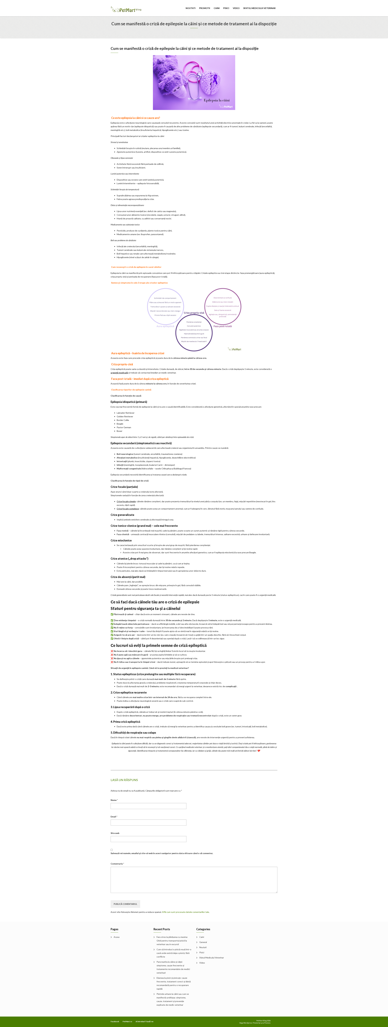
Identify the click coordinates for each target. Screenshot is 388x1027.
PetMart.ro (127, 1021)
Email (114, 816)
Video (236, 8)
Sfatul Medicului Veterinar (259, 8)
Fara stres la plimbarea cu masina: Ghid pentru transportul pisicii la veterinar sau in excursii (172, 941)
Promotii (204, 8)
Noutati (191, 8)
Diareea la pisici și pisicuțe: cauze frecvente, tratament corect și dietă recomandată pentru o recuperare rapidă (174, 983)
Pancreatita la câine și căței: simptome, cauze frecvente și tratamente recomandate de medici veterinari (173, 967)
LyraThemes (266, 1023)
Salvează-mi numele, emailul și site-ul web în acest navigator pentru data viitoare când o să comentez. (162, 853)
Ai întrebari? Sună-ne (144, 1021)
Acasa (116, 937)
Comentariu (117, 863)
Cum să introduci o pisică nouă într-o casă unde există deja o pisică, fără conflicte (174, 953)
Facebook (115, 1021)
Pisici (226, 8)
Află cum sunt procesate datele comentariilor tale (185, 912)
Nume (114, 800)
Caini (217, 8)
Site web (115, 833)
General (203, 942)
